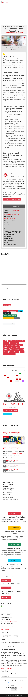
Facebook (6, 646)
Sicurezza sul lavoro (8, 317)
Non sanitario (12, 685)
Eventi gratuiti (7, 313)
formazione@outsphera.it (15, 453)
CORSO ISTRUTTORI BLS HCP (12, 460)
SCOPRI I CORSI (14, 513)
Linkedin (12, 646)
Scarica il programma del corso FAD (12, 199)
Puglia (11, 349)
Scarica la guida (8, 414)
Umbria (22, 351)
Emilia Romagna (14, 343)
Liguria (20, 345)
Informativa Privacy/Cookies (8, 627)
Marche (12, 347)
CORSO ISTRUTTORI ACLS (12, 465)
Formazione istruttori (9, 323)
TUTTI (5, 340)
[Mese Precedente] (4, 370)
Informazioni (14, 206)
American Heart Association (10, 635)
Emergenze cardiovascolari (10, 311)
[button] (23, 8)
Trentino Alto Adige (14, 351)
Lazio (16, 345)
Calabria (22, 340)
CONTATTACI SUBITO (6, 668)
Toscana (6, 351)
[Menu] (26, 2)
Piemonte (6, 349)
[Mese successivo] (23, 370)
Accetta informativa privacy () (14, 687)
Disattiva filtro (7, 305)
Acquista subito (6, 580)
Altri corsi (17, 317)
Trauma (20, 311)
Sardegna (17, 349)
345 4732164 (15, 210)
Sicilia (22, 349)
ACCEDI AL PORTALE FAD (10, 410)
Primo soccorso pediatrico (10, 315)
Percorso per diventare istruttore (12, 433)
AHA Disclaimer (5, 629)
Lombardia (6, 347)
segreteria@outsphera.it (11, 621)
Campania (6, 343)
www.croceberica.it (9, 218)
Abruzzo (10, 340)
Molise (17, 347)
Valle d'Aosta (7, 354)
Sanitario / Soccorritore (14, 683)
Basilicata (16, 340)
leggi (21, 687)
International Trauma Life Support (12, 637)
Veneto (13, 354)
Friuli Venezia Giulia (8, 345)
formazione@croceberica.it (11, 214)
